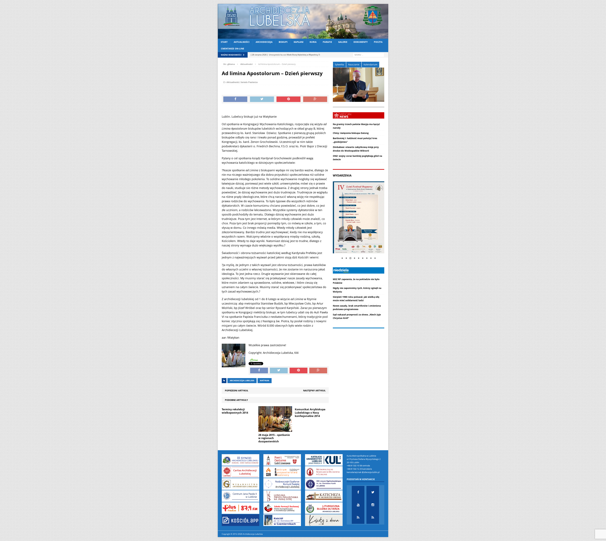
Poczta (378, 41)
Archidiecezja (264, 41)
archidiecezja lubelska (242, 380)
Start (224, 41)
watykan (264, 380)
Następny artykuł (314, 390)
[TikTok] (358, 517)
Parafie (327, 41)
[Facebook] (358, 492)
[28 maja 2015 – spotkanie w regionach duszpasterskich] (275, 429)
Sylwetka (339, 64)
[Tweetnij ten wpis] (262, 99)
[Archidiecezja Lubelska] (303, 21)
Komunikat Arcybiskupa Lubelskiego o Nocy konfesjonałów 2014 (310, 413)
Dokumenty (361, 41)
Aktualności (242, 41)
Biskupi (283, 41)
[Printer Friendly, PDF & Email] (254, 360)
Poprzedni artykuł (236, 390)
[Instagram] (372, 505)
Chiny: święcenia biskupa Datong (351, 133)
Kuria (313, 41)
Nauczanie (353, 64)
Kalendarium (370, 64)
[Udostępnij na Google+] (315, 99)
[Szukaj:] (368, 54)
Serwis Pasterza (249, 82)
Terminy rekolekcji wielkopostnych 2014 (235, 411)
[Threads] (372, 517)
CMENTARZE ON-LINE (232, 48)
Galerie (342, 41)
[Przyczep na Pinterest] (288, 99)
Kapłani (298, 41)
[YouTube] (358, 505)
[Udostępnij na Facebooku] (235, 99)
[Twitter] (372, 492)
